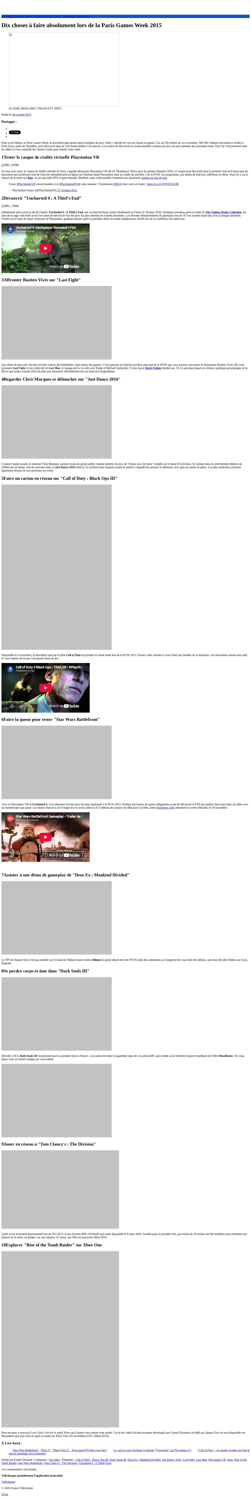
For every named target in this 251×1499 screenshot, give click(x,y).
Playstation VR (217, 1459)
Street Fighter (153, 368)
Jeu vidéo (54, 1459)
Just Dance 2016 (171, 1459)
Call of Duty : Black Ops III (92, 1459)
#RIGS (117, 184)
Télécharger (8, 1481)
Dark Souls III (118, 1459)
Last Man (201, 1459)
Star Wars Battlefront (30, 1463)
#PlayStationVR (26, 184)
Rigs (30, 177)
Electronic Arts (165, 807)
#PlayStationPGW (69, 184)
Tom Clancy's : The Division (60, 1463)
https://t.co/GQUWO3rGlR (163, 184)
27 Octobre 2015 (67, 190)
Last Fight (188, 1459)
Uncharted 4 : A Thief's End (95, 1463)
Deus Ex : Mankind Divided (144, 1459)
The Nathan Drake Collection (223, 212)
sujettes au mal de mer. (154, 177)
